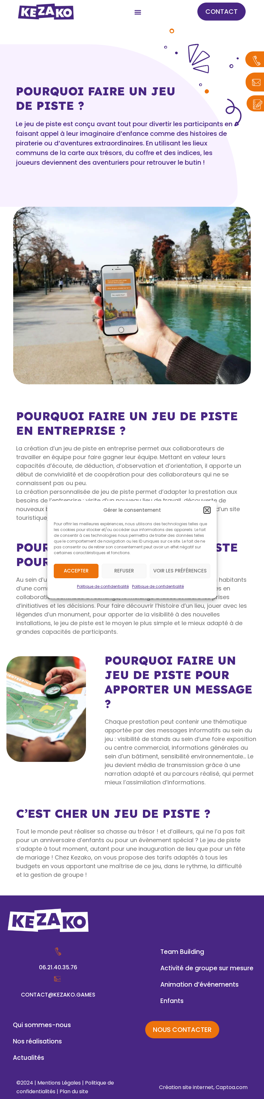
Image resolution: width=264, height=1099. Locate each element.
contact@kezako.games (58, 995)
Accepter (76, 570)
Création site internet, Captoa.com (203, 1087)
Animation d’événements (199, 984)
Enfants (172, 1001)
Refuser (124, 570)
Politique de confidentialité (103, 586)
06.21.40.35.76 (58, 967)
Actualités (28, 1057)
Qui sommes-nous (42, 1025)
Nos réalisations (37, 1041)
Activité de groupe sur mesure (206, 968)
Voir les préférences (180, 570)
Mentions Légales (59, 1082)
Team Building (182, 951)
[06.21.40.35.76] (58, 951)
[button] (207, 510)
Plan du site (74, 1091)
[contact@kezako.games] (58, 979)
